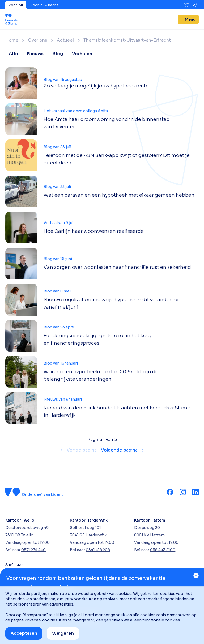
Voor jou (15, 5)
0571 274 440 (33, 549)
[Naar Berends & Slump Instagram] (183, 492)
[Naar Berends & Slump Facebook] (170, 492)
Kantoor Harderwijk (89, 520)
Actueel (65, 40)
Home (11, 40)
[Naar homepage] (11, 19)
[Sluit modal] (196, 575)
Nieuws (35, 53)
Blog (58, 53)
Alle (13, 53)
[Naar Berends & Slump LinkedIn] (195, 492)
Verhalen (82, 53)
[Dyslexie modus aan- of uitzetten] (186, 5)
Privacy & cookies (40, 620)
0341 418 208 (98, 549)
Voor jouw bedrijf (44, 5)
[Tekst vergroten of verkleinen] (195, 5)
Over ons (37, 40)
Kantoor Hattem (149, 520)
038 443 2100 (162, 549)
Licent (57, 494)
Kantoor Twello (19, 520)
